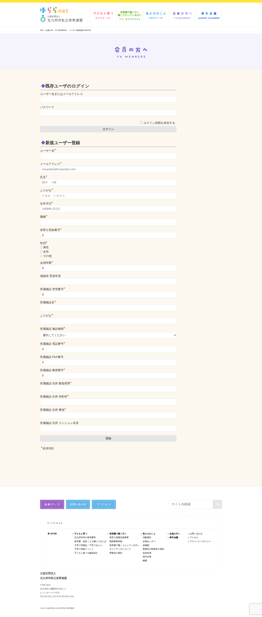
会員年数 (46, 262)
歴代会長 (147, 556)
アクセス (194, 537)
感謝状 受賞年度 (50, 275)
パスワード (47, 107)
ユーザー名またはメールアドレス (61, 93)
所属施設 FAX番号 (51, 356)
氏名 (43, 177)
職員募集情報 (115, 541)
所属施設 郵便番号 (52, 370)
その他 (47, 255)
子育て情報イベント (84, 549)
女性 (46, 251)
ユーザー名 (48, 150)
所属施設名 (48, 302)
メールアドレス (51, 163)
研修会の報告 (115, 553)
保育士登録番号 (51, 229)
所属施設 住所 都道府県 (56, 383)
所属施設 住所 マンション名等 (59, 422)
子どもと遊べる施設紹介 (86, 553)
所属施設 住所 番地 (53, 409)
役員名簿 (147, 553)
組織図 (146, 545)
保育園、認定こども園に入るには (90, 541)
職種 (43, 216)
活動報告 (147, 537)
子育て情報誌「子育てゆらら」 (89, 545)
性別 (43, 243)
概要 (145, 560)
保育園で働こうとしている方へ (124, 545)
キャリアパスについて (120, 549)
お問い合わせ (196, 533)
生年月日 (46, 203)
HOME (53, 533)
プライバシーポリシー (200, 541)
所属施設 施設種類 (52, 328)
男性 (46, 247)
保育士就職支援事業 (119, 537)
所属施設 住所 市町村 (54, 396)
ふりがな (46, 190)
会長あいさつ (149, 541)
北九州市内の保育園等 (85, 537)
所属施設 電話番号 (52, 343)
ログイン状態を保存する (159, 122)
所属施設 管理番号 (52, 289)
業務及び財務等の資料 (153, 549)
